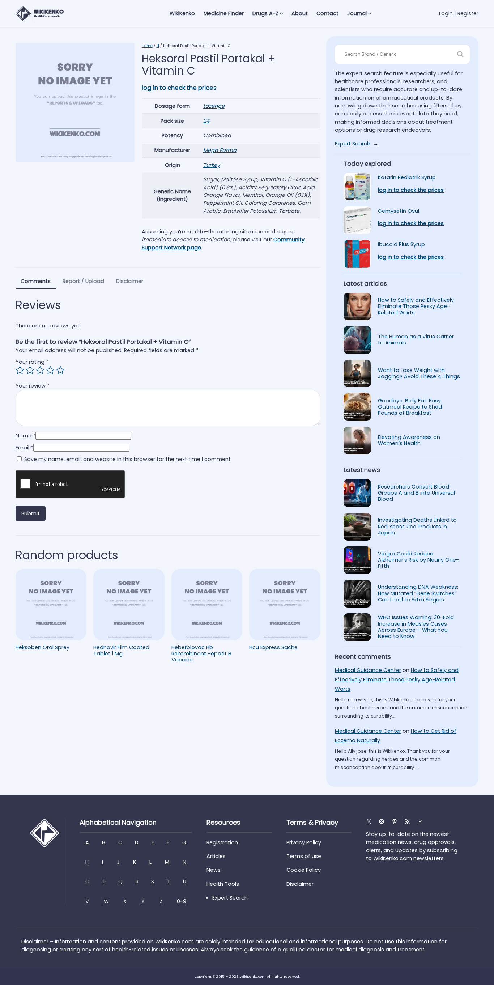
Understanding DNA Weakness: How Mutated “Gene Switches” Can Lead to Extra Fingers (418, 593)
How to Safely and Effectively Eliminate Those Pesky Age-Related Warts (416, 306)
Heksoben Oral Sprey (42, 647)
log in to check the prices (179, 87)
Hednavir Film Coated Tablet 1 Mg (121, 650)
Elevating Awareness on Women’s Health (409, 440)
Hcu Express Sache (273, 647)
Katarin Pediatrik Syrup (407, 177)
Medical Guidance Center (368, 670)
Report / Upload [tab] (83, 281)
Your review (33, 385)
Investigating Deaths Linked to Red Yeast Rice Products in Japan (417, 526)
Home (147, 45)
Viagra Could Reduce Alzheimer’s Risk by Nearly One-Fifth (418, 560)
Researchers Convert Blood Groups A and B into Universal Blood (416, 493)
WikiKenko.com (253, 976)
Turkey (211, 165)
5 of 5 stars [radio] (60, 370)
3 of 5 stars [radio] (40, 370)
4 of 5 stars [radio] (50, 370)
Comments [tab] (36, 281)
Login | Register (458, 13)
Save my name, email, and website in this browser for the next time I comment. (128, 459)
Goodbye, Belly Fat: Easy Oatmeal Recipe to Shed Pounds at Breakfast (410, 407)
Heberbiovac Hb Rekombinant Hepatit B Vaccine (201, 653)
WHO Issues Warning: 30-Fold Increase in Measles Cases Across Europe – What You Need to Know (416, 626)
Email (24, 447)
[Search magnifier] (460, 54)
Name (25, 435)
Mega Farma (220, 150)
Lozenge (214, 106)
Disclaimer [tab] (129, 281)
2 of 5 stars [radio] (30, 370)
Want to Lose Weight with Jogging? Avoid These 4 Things (419, 373)
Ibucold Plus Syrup (401, 244)
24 (206, 120)
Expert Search (230, 897)
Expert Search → (356, 143)
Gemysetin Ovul (398, 211)
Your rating (32, 361)
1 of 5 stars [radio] (20, 370)
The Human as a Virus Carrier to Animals (416, 340)
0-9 (181, 901)
